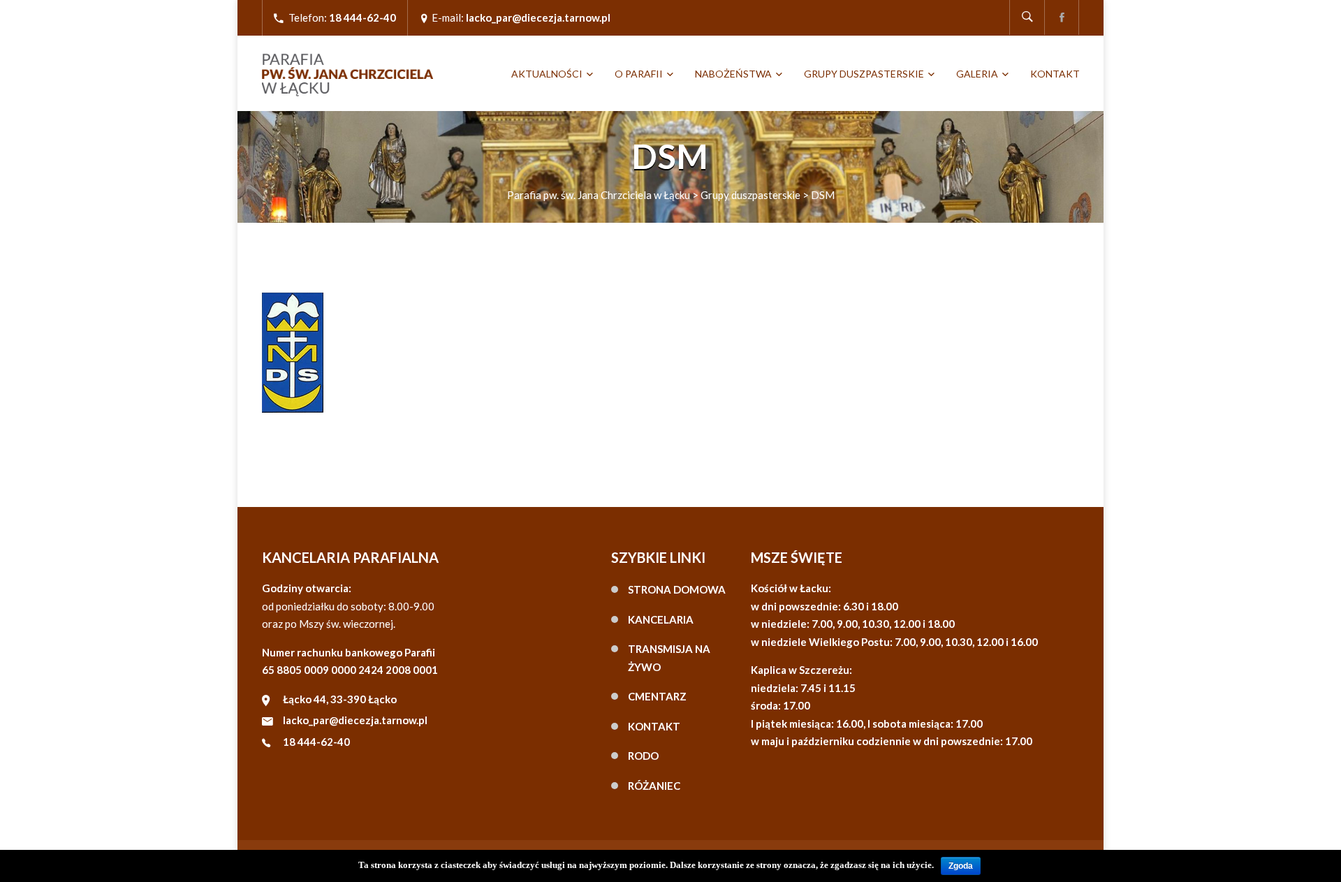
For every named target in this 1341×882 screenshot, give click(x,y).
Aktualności (546, 74)
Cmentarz (657, 696)
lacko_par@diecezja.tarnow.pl (355, 720)
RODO (643, 755)
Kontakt (1055, 74)
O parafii (639, 74)
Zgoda (960, 866)
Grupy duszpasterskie (864, 74)
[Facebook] (1061, 17)
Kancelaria (661, 619)
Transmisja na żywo (669, 657)
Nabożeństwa (733, 74)
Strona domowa (677, 589)
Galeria (977, 74)
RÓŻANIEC (654, 785)
